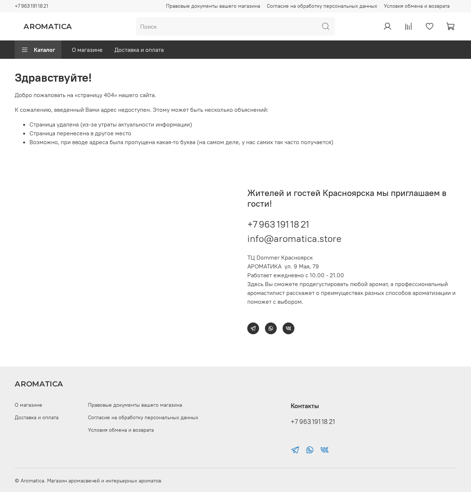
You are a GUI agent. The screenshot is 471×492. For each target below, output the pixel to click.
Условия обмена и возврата (417, 6)
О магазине (87, 49)
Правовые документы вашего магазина (213, 6)
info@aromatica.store (294, 238)
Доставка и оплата (139, 49)
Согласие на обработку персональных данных (322, 6)
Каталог (44, 49)
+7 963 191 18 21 (31, 6)
